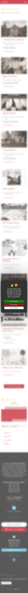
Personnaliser (14, 308)
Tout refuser (14, 304)
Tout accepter (14, 301)
